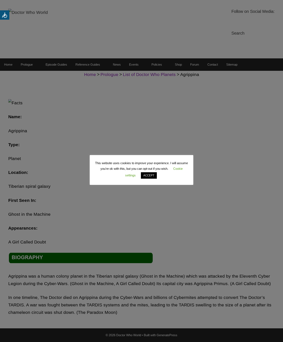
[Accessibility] (4, 15)
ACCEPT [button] (148, 175)
